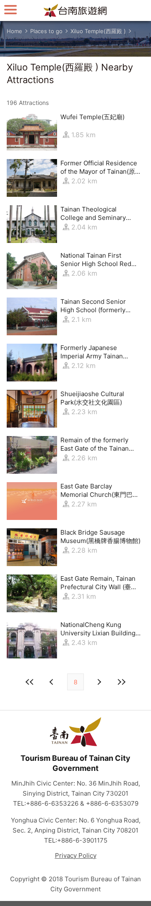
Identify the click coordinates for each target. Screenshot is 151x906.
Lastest (121, 682)
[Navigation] (10, 9)
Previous (98, 682)
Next (52, 682)
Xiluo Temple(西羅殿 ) (98, 31)
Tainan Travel (75, 10)
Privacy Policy (75, 855)
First (29, 682)
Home (14, 31)
